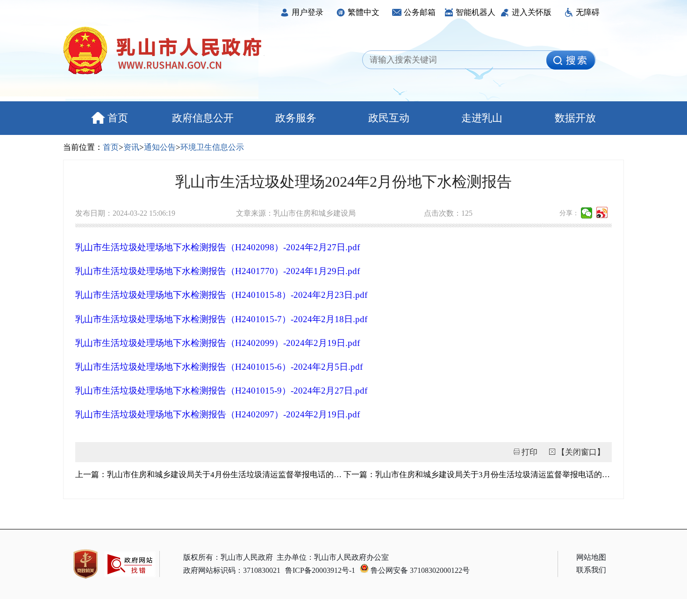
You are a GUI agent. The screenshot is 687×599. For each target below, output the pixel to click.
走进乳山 (481, 118)
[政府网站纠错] (130, 581)
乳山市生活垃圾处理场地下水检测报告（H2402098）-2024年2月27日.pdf (217, 247)
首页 (117, 118)
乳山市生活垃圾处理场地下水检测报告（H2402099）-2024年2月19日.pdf (217, 343)
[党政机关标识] (85, 564)
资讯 (131, 147)
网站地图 (591, 557)
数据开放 (575, 118)
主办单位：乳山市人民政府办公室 (333, 557)
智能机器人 (475, 12)
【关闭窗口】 (581, 452)
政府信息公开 (203, 118)
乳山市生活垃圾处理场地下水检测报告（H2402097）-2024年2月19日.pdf (217, 414)
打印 (529, 452)
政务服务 (295, 118)
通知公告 (160, 147)
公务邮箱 (420, 12)
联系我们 (591, 570)
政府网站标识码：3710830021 (231, 570)
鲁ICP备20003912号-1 (320, 570)
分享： (569, 213)
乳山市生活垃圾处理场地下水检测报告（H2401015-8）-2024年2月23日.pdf (221, 295)
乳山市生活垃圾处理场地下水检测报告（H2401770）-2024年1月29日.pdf (217, 271)
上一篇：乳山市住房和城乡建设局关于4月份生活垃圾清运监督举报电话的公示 (209, 474)
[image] (570, 60)
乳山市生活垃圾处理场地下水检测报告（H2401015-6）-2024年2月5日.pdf (219, 367)
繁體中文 (363, 12)
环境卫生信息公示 (212, 147)
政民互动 (388, 118)
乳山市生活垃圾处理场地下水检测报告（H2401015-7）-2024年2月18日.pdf (221, 319)
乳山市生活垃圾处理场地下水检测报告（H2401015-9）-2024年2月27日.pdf (221, 390)
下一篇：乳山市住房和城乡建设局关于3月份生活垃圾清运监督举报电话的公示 (478, 474)
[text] (457, 60)
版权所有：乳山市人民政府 (228, 557)
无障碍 (588, 12)
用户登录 (307, 12)
